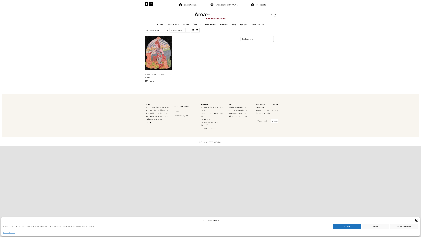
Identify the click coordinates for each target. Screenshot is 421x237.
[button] (417, 220)
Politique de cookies (9, 233)
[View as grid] (193, 30)
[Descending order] (167, 30)
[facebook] (146, 4)
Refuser (375, 226)
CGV (177, 111)
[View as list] (197, 30)
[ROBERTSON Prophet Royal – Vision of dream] (158, 53)
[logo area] (210, 12)
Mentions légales (181, 115)
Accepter (347, 226)
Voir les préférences (404, 226)
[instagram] (151, 4)
